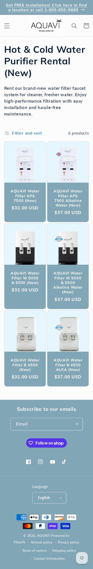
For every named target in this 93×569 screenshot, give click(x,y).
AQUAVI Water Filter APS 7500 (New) (25, 196)
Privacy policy (68, 542)
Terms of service (34, 550)
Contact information (49, 558)
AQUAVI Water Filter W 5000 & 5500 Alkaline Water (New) (68, 283)
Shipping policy (64, 550)
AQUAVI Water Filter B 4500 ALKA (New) (68, 365)
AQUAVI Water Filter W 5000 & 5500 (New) (25, 278)
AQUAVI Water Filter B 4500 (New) (25, 365)
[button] (7, 26)
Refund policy (42, 542)
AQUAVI (43, 535)
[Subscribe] (76, 424)
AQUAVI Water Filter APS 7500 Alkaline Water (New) (68, 198)
